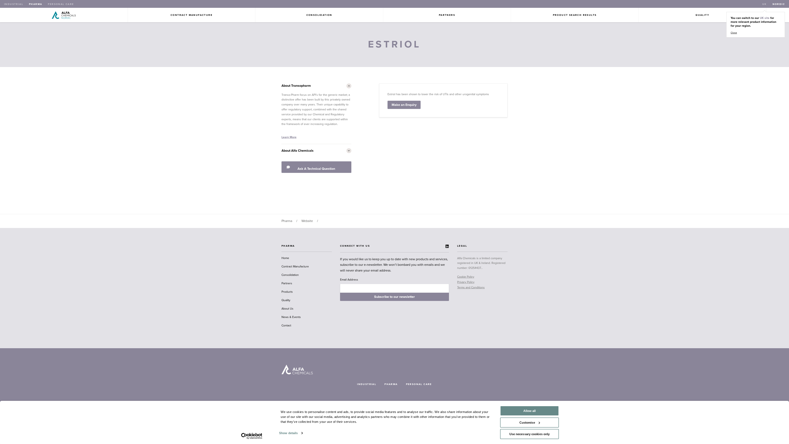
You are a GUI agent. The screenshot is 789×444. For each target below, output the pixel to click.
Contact (286, 325)
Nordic (779, 4)
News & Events (291, 317)
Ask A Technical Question (316, 169)
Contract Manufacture (191, 15)
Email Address (349, 279)
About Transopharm (296, 86)
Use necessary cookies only (529, 434)
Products (287, 292)
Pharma (35, 4)
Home (285, 258)
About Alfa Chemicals (297, 151)
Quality (702, 15)
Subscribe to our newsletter (394, 297)
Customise (527, 422)
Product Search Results (575, 15)
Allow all (529, 411)
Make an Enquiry (404, 105)
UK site (764, 18)
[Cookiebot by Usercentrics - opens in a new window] (252, 436)
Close (734, 32)
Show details (288, 433)
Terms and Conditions (471, 287)
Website (307, 221)
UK (764, 4)
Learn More (288, 137)
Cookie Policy (465, 277)
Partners (447, 15)
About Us (287, 308)
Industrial (13, 4)
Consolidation (319, 15)
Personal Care (61, 4)
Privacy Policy (465, 282)
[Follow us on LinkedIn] (447, 246)
